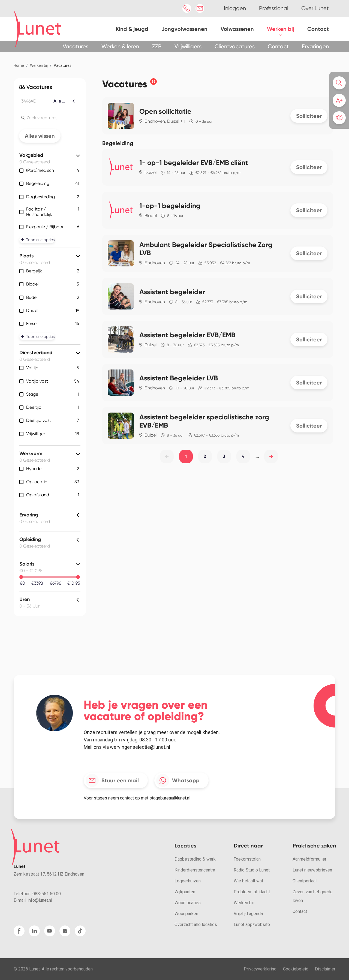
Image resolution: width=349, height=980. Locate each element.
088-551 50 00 (46, 893)
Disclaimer (325, 969)
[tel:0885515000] (186, 8)
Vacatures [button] (75, 46)
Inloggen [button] (235, 8)
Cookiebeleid (295, 969)
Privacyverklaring (260, 969)
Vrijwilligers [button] (187, 46)
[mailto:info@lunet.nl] (199, 8)
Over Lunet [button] (315, 8)
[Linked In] (34, 931)
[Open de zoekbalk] (341, 82)
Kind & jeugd (132, 29)
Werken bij (280, 29)
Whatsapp (186, 780)
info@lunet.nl (40, 900)
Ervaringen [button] (315, 46)
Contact (318, 29)
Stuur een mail (120, 780)
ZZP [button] (156, 46)
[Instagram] (65, 931)
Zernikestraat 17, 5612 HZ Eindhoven (49, 874)
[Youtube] (49, 931)
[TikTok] (80, 931)
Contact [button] (278, 46)
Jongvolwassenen (184, 29)
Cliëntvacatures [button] (235, 46)
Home (19, 65)
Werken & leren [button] (120, 46)
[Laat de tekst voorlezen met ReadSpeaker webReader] (339, 117)
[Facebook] (19, 931)
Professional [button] (273, 8)
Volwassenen (237, 29)
